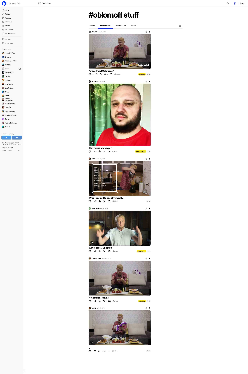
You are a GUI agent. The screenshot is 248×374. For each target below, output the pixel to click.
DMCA (19, 144)
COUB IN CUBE (96, 258)
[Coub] (4, 3)
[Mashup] (11, 65)
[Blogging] (11, 57)
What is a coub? (10, 33)
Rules (14, 144)
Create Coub (46, 3)
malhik (94, 308)
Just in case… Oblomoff (100, 248)
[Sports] (11, 96)
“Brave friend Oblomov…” (101, 71)
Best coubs (8, 22)
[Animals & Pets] (11, 53)
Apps (12, 143)
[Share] (146, 31)
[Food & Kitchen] (11, 103)
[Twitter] (6, 138)
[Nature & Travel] (11, 111)
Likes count (105, 25)
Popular (7, 14)
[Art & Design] (11, 84)
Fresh (133, 25)
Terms (4, 144)
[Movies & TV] (11, 72)
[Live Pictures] (11, 88)
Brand (17, 143)
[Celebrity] (11, 107)
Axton (94, 81)
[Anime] (11, 69)
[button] (180, 25)
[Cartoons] (11, 80)
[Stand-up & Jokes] (11, 61)
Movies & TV (141, 251)
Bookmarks (8, 43)
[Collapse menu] (24, 370)
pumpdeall (95, 208)
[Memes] (11, 127)
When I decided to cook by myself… (106, 198)
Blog (8, 143)
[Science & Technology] (11, 100)
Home (7, 10)
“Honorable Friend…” (99, 297)
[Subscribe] (19, 69)
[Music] (11, 92)
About (4, 143)
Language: (7, 147)
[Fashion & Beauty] (11, 115)
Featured (8, 18)
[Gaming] (11, 76)
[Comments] (101, 74)
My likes (7, 39)
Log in (242, 3)
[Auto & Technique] (11, 123)
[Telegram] (17, 138)
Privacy (9, 144)
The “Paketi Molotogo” (100, 148)
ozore (93, 158)
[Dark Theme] (227, 3)
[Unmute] (91, 142)
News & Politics (140, 151)
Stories (7, 26)
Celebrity (142, 74)
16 (148, 74)
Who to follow (9, 30)
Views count (120, 25)
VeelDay (94, 31)
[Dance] (11, 119)
